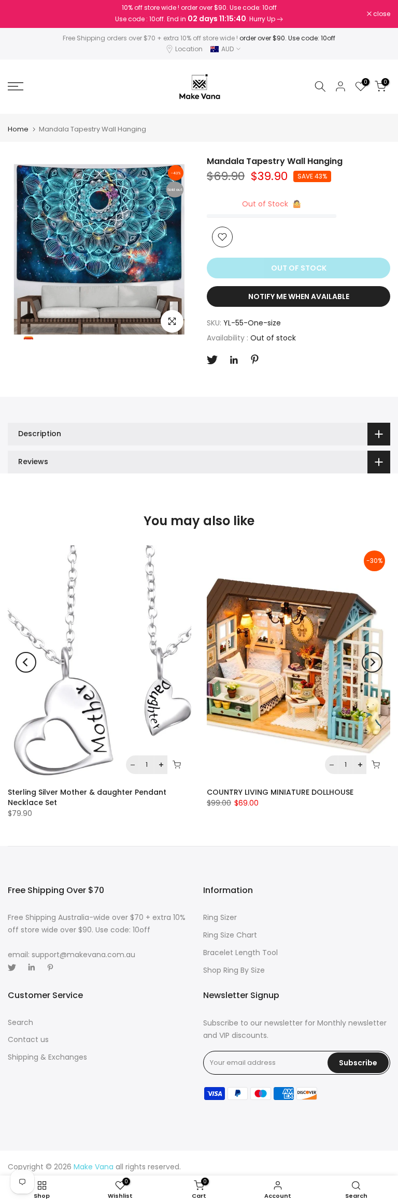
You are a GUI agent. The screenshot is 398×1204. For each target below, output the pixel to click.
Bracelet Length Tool (240, 952)
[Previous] (26, 662)
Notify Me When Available (298, 296)
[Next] (372, 662)
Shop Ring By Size (234, 970)
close (21, 14)
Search (20, 1022)
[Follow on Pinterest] (255, 359)
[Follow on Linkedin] (233, 360)
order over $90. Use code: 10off (287, 38)
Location (189, 48)
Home (18, 129)
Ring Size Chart (230, 935)
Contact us (28, 1039)
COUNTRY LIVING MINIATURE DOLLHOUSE (280, 792)
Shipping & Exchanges (47, 1057)
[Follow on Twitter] (212, 359)
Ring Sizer (220, 917)
